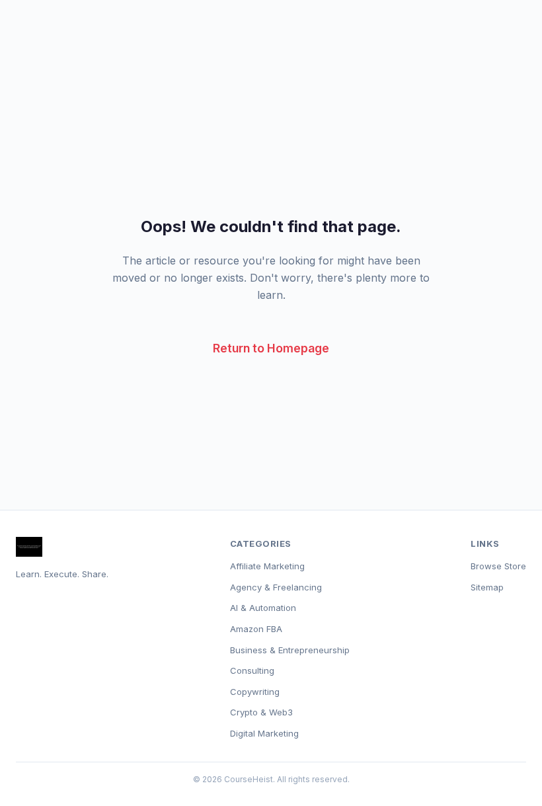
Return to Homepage (271, 348)
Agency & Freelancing (276, 587)
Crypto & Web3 (261, 712)
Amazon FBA (256, 629)
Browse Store (498, 566)
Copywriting (255, 691)
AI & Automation (263, 607)
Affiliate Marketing (267, 566)
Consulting (252, 670)
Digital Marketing (264, 733)
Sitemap (487, 587)
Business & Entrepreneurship (290, 650)
